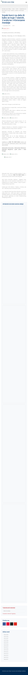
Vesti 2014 (6, 653)
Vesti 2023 (6, 634)
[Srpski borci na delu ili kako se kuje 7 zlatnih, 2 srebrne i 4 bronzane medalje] (5, 29)
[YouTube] (15, 623)
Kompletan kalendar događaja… (9, 613)
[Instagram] (8, 623)
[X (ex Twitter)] (11, 623)
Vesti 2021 (6, 638)
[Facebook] (4, 623)
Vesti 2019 (6, 642)
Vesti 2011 (6, 659)
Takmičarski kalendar (9, 608)
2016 (13, 25)
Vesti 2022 (6, 636)
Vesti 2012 (6, 657)
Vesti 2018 (6, 645)
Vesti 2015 (6, 651)
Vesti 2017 (6, 647)
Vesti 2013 (6, 655)
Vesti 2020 (6, 640)
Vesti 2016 (6, 649)
